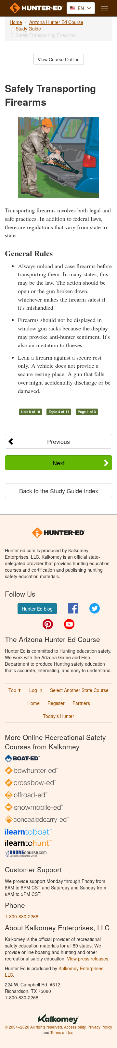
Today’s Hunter (58, 716)
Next (59, 462)
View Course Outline (59, 59)
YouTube (69, 624)
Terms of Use (61, 1032)
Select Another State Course (79, 690)
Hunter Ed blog (37, 608)
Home (16, 22)
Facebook (73, 608)
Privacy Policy (99, 1027)
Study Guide (28, 28)
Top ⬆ (14, 690)
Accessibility (74, 1027)
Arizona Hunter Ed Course (56, 22)
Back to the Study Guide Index (58, 490)
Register (56, 703)
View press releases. (88, 958)
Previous (58, 441)
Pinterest (48, 624)
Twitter (94, 608)
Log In (35, 690)
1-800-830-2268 (21, 916)
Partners (81, 703)
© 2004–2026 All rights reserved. (34, 1027)
